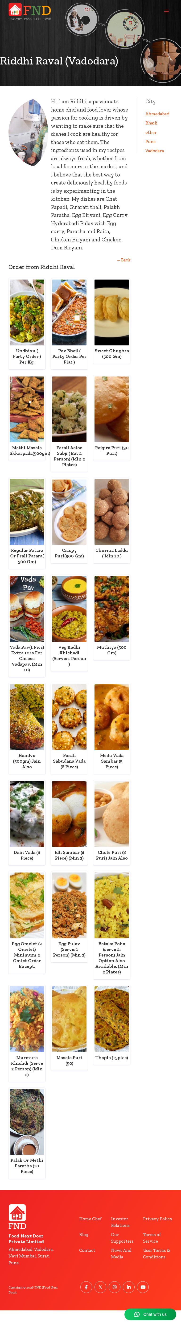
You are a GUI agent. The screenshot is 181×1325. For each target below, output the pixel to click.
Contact (87, 1250)
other (151, 132)
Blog (83, 1234)
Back (123, 260)
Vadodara (154, 150)
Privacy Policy (158, 1218)
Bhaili (151, 123)
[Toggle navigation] (166, 11)
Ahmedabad (157, 113)
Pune (150, 141)
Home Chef (90, 1218)
